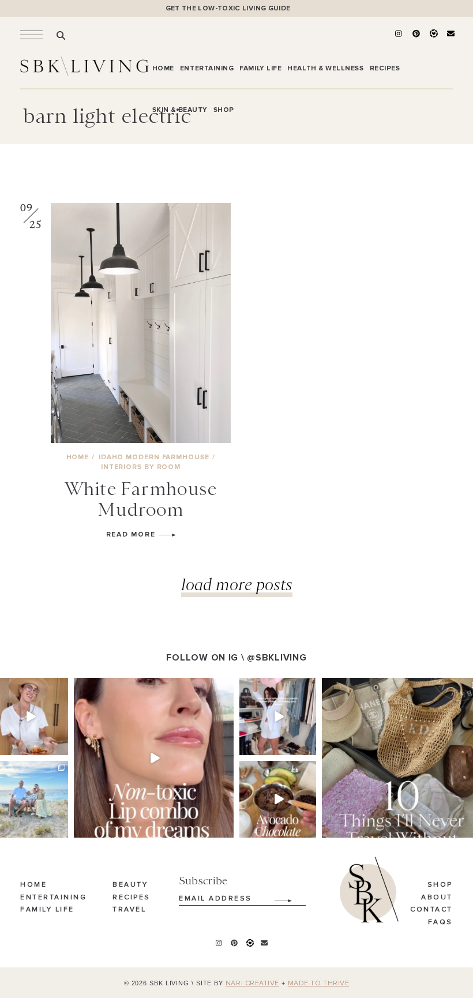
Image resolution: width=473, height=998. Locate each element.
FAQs (440, 922)
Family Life (47, 909)
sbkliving (29, 687)
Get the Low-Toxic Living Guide (228, 8)
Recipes (131, 897)
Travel (129, 909)
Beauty (130, 884)
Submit (277, 896)
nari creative (252, 983)
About (437, 897)
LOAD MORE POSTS (236, 584)
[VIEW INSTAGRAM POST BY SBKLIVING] (61, 748)
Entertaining (53, 897)
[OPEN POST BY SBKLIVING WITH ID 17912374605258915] (277, 799)
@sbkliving (276, 657)
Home (33, 884)
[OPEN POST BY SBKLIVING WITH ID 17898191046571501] (154, 758)
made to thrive (319, 983)
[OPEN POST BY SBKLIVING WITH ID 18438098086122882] (277, 716)
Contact (431, 909)
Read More (132, 534)
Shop (440, 884)
